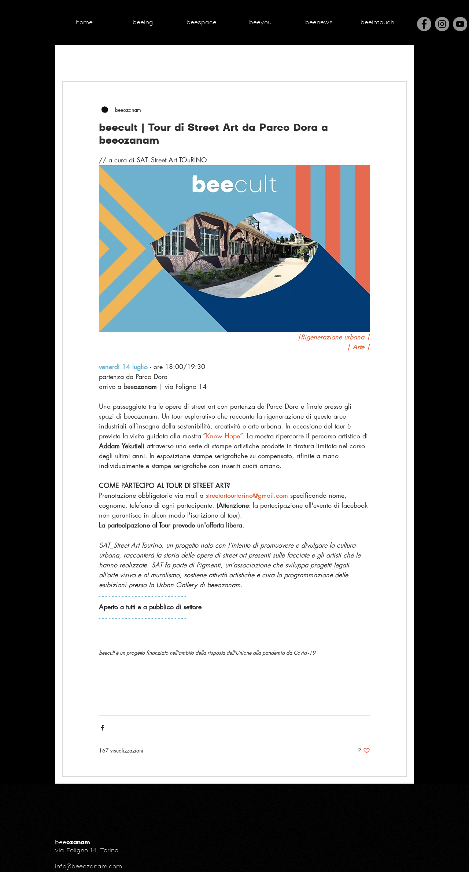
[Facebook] (424, 24)
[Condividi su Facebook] (102, 727)
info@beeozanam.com (88, 867)
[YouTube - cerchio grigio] (460, 24)
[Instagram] (442, 24)
